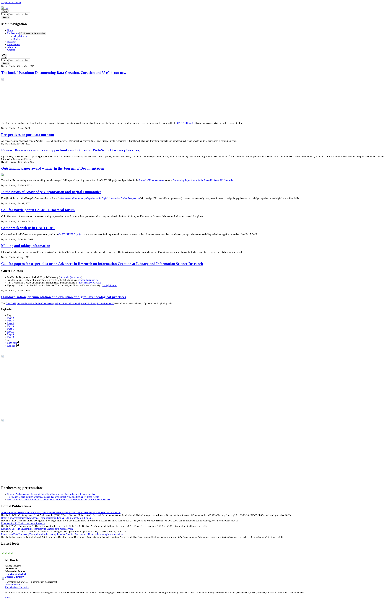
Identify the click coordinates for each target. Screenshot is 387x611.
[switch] (2, 6)
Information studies (14, 584)
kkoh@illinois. (109, 285)
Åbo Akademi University (17, 587)
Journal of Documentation (151, 180)
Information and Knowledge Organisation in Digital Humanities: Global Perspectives (99, 198)
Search (4, 14)
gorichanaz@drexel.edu (90, 282)
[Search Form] (4, 56)
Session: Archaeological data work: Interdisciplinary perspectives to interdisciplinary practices (51, 494)
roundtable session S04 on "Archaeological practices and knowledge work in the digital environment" (65, 303)
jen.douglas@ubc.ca (88, 280)
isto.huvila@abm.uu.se (70, 277)
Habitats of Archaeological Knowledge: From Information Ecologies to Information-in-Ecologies (47, 518)
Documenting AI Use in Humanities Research (23, 523)
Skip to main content (11, 2)
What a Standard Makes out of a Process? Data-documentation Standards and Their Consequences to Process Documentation (60, 512)
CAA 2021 (11, 303)
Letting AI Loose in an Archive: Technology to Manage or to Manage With (37, 528)
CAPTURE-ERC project (70, 234)
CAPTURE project (186, 123)
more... (8, 597)
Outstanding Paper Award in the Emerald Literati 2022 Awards (203, 180)
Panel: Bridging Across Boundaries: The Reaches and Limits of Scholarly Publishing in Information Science (58, 499)
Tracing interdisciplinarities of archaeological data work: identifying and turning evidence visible (53, 497)
